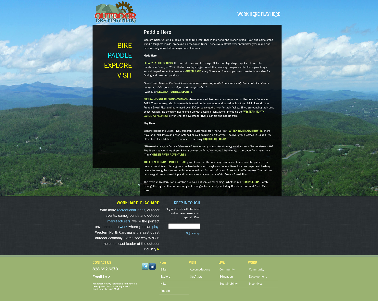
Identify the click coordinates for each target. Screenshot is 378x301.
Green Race (193, 71)
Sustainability (229, 283)
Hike (163, 283)
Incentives (255, 283)
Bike (163, 269)
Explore (165, 276)
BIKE (124, 46)
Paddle (165, 291)
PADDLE (120, 55)
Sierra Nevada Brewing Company (166, 99)
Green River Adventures (246, 130)
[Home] (116, 13)
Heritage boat (251, 182)
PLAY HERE (270, 14)
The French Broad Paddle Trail (165, 162)
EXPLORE (118, 65)
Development (258, 276)
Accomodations (200, 269)
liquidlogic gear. (215, 139)
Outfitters (196, 276)
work (123, 227)
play (155, 227)
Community (227, 269)
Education (226, 276)
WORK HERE (248, 14)
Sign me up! (193, 233)
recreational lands (131, 210)
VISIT (124, 75)
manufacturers (118, 221)
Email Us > (101, 277)
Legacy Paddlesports (158, 63)
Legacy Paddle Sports (175, 91)
